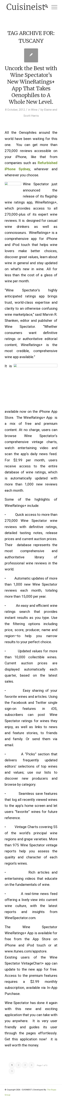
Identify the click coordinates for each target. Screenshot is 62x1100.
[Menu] (52, 7)
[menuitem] (44, 7)
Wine (34, 109)
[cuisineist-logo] (26, 7)
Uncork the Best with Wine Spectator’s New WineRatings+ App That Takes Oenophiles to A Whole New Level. (31, 85)
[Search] (44, 7)
